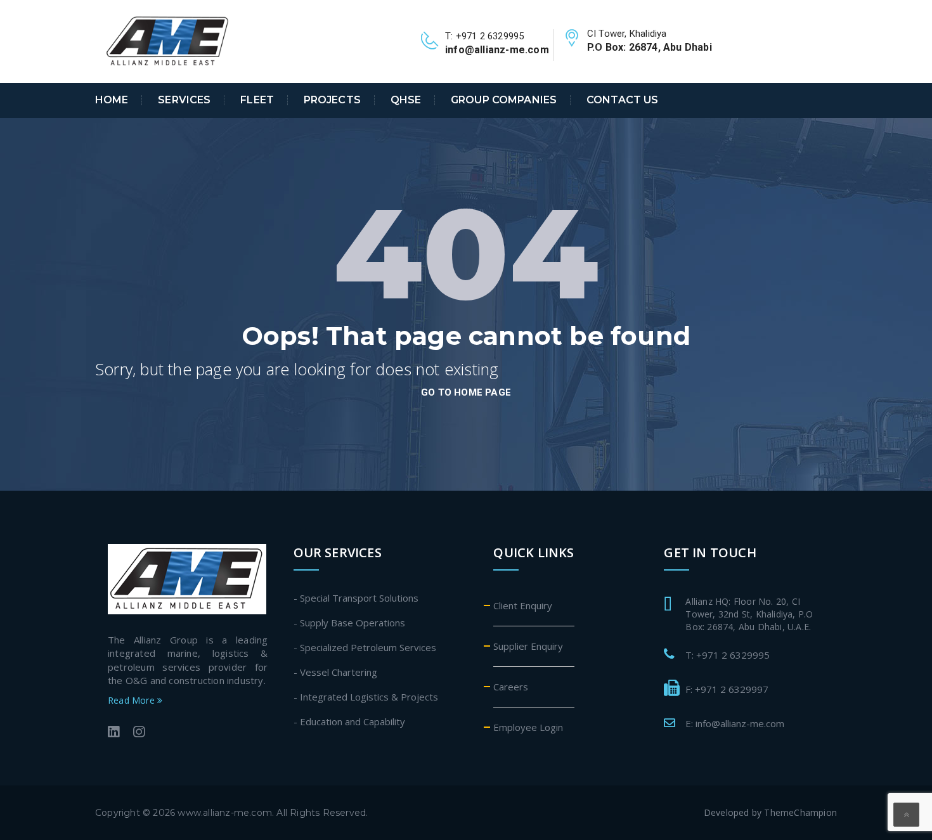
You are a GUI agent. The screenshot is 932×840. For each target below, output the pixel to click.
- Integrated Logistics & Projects (366, 696)
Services (184, 100)
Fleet (257, 100)
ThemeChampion (800, 812)
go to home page (466, 392)
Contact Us (622, 100)
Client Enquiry (522, 605)
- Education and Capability (349, 721)
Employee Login (528, 727)
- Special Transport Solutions (356, 597)
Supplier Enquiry (528, 646)
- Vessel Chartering (335, 672)
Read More (132, 700)
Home (112, 100)
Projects (332, 100)
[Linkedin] (113, 733)
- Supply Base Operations (349, 622)
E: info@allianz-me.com (734, 723)
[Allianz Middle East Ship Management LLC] (168, 40)
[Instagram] (139, 733)
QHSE (406, 100)
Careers (510, 686)
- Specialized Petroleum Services (365, 647)
